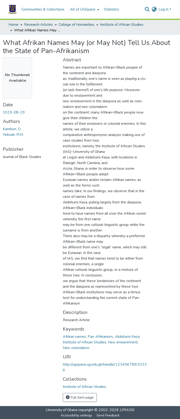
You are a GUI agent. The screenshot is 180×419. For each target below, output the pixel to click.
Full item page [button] (82, 397)
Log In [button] (163, 9)
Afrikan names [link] (74, 336)
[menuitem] (84, 9)
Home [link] (13, 24)
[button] (12, 9)
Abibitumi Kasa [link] (127, 336)
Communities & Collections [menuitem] (42, 9)
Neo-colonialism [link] (76, 347)
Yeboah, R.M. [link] (13, 134)
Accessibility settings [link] (76, 415)
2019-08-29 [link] (14, 112)
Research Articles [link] (38, 24)
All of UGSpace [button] (82, 9)
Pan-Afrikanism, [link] (100, 336)
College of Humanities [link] (76, 24)
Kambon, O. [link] (12, 129)
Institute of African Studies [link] (121, 24)
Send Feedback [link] (108, 415)
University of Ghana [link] (61, 409)
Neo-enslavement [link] (123, 342)
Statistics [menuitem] (111, 9)
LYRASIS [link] (127, 409)
